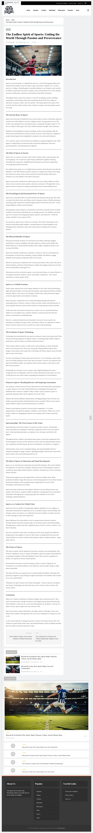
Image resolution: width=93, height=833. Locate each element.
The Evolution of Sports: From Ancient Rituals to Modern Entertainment (42, 763)
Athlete (39, 795)
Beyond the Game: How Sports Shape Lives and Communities (39, 747)
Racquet (70, 10)
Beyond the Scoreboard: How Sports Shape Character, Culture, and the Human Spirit (34, 735)
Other (8, 29)
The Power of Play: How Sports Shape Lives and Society (38, 772)
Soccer (38, 814)
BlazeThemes (61, 828)
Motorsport (61, 10)
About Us (80, 3)
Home (28, 10)
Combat (43, 10)
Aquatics (35, 10)
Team (77, 10)
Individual (52, 10)
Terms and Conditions (62, 3)
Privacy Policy (72, 3)
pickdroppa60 (11, 42)
